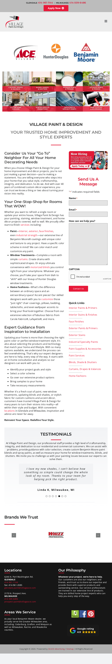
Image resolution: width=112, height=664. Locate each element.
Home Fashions (77, 375)
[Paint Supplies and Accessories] (96, 92)
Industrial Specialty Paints (83, 341)
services (25, 224)
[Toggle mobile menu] (106, 21)
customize (47, 299)
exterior (33, 231)
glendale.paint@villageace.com (20, 587)
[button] (46, 496)
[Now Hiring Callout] (88, 152)
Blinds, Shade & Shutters (83, 362)
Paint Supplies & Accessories (85, 348)
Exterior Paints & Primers (83, 328)
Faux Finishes (76, 321)
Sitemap (70, 649)
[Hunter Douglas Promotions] (42, 92)
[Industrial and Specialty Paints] (69, 92)
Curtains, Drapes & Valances (85, 369)
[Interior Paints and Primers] (69, 72)
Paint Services (77, 355)
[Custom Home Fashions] (15, 92)
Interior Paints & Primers (83, 307)
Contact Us (78, 288)
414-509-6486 (77, 2)
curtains (23, 259)
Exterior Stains (77, 335)
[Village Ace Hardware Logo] (26, 41)
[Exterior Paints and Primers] (96, 72)
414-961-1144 (45, 2)
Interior (23, 231)
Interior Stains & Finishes (83, 314)
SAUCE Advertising (56, 649)
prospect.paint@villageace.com (20, 601)
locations (9, 410)
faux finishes (46, 231)
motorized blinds (40, 267)
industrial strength (26, 235)
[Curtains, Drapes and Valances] (15, 72)
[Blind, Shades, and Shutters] (42, 72)
